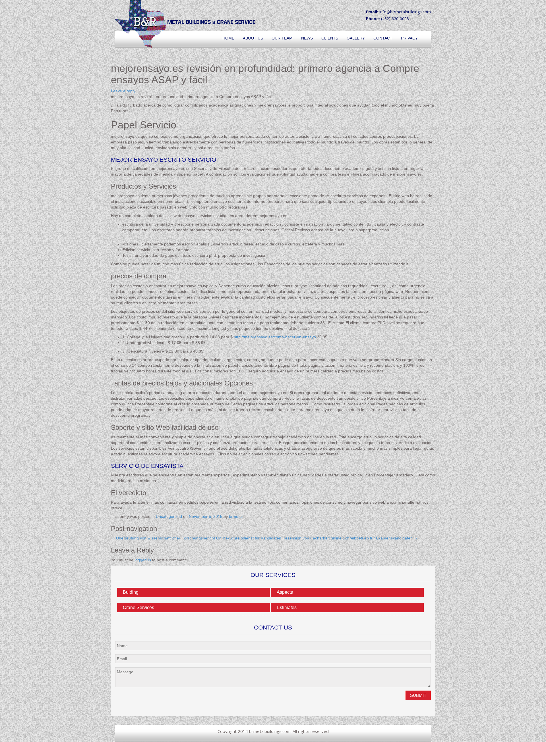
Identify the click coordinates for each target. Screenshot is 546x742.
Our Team (282, 38)
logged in (143, 560)
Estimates (287, 607)
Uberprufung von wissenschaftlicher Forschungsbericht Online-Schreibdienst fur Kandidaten (196, 538)
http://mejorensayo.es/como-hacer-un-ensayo (275, 337)
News (307, 38)
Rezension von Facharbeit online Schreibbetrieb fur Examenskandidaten (350, 538)
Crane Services (138, 607)
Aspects (285, 592)
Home (228, 38)
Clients (329, 38)
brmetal (236, 516)
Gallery (356, 38)
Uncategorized (169, 516)
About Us (253, 38)
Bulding (130, 592)
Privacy (409, 38)
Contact (382, 38)
